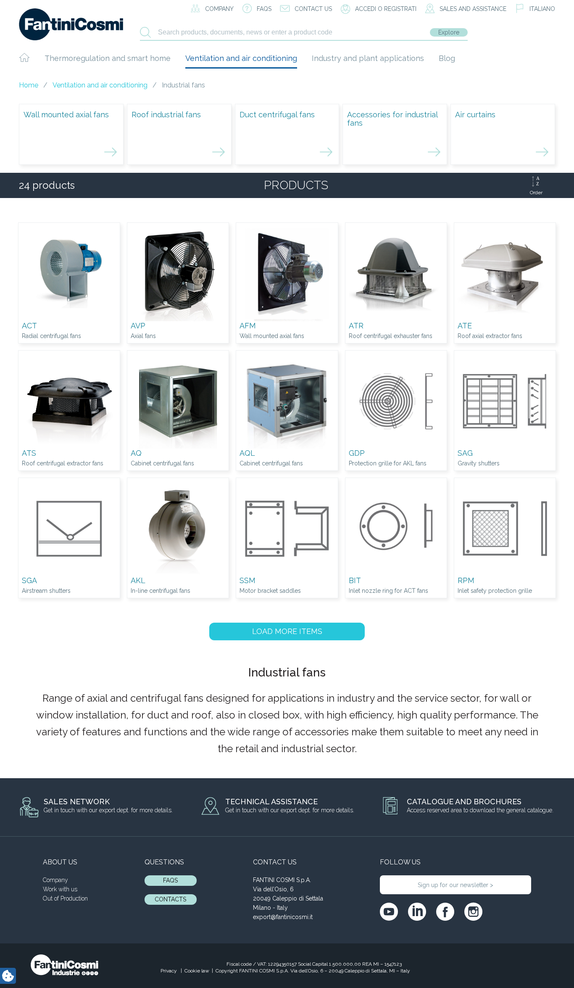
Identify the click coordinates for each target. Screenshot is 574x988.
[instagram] (473, 912)
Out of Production (65, 898)
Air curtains (475, 114)
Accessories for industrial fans (392, 118)
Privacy (169, 971)
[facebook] (445, 912)
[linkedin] (417, 912)
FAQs (170, 880)
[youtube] (389, 912)
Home (28, 85)
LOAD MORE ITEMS (287, 631)
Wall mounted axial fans (66, 114)
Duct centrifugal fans (277, 114)
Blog (447, 58)
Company (55, 880)
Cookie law (196, 971)
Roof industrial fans (166, 114)
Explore (448, 32)
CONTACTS (170, 899)
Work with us (60, 889)
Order (536, 192)
